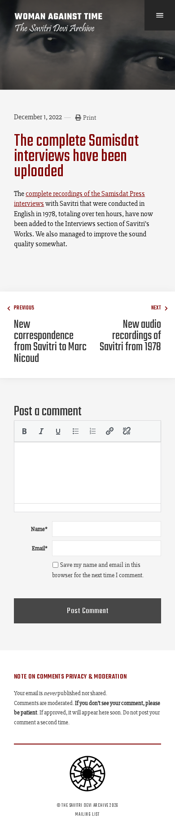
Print (89, 117)
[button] (24, 431)
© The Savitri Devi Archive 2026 (87, 805)
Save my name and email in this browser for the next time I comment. (98, 570)
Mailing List (87, 814)
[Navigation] (159, 15)
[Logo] (59, 22)
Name (39, 529)
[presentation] (24, 431)
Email (40, 548)
